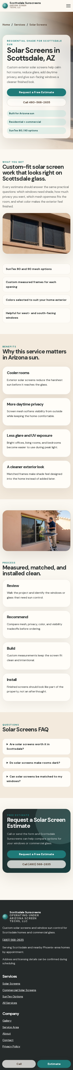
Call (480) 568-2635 (36, 864)
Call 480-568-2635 (36, 102)
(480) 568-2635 (13, 940)
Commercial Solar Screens (19, 990)
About (6, 1033)
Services (19, 24)
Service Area (10, 1027)
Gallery (7, 1021)
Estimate (54, 1064)
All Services (9, 1003)
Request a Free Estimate (36, 92)
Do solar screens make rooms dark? (35, 763)
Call (19, 1064)
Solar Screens (38, 24)
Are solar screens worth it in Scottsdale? (28, 746)
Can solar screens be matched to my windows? (34, 779)
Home (6, 24)
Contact (7, 1040)
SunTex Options (12, 996)
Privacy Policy (11, 1046)
